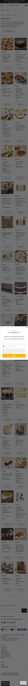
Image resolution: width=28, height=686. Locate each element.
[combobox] (4, 346)
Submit (14, 356)
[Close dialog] (27, 327)
